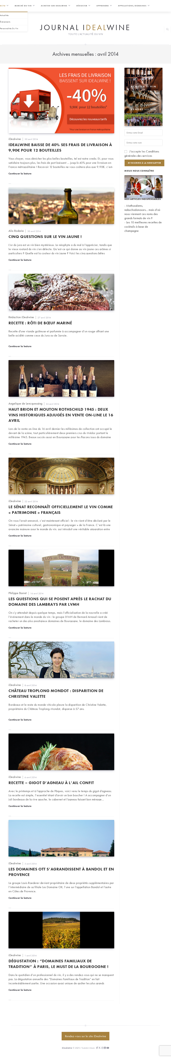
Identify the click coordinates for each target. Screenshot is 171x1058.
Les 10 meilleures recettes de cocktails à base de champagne (143, 226)
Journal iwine (85, 27)
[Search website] (167, 29)
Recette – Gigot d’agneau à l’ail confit (51, 782)
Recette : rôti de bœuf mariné (40, 322)
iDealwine (15, 139)
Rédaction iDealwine (21, 317)
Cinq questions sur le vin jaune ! (45, 236)
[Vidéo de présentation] (143, 186)
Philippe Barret (18, 593)
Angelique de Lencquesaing (25, 403)
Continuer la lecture (20, 173)
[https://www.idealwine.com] (143, 79)
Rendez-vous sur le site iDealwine (85, 1036)
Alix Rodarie (16, 231)
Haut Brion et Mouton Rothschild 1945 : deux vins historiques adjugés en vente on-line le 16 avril (61, 415)
